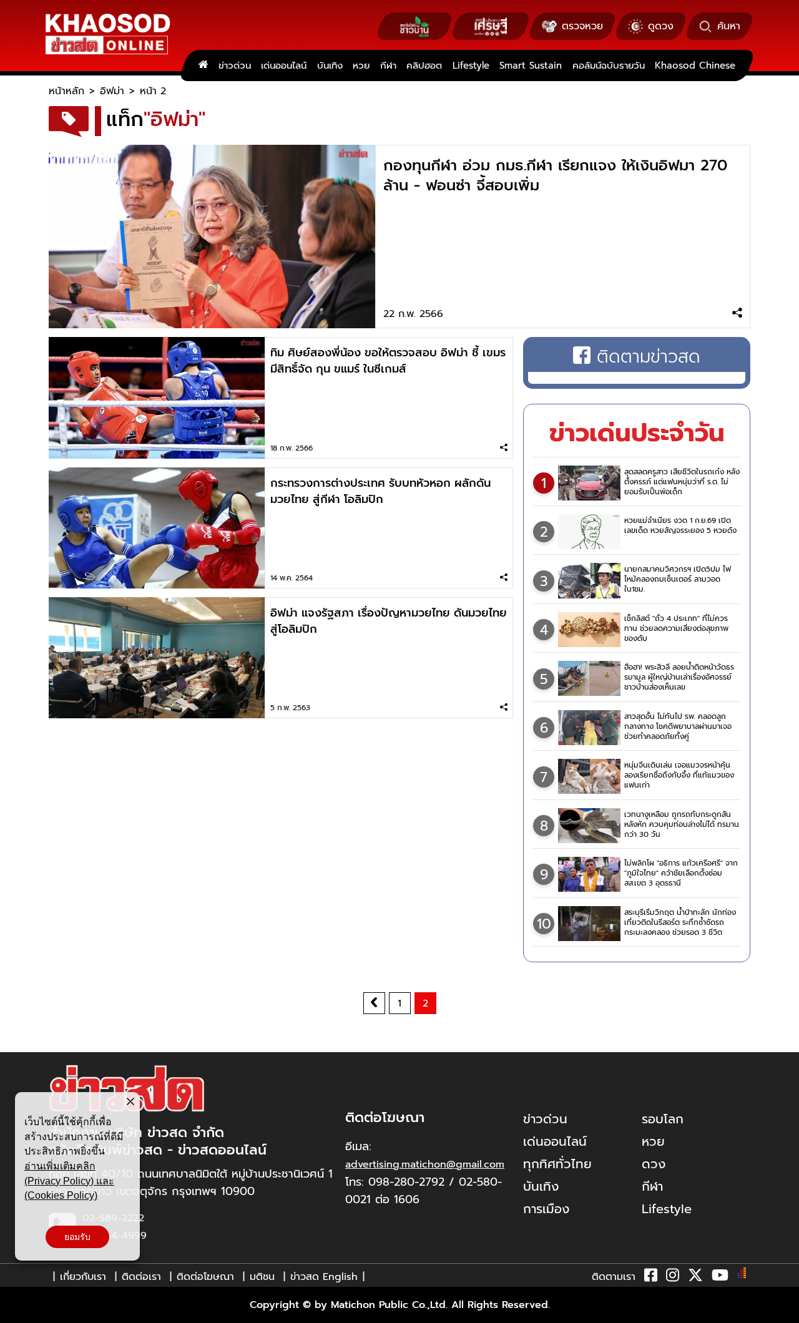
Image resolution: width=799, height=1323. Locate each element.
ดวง (653, 1164)
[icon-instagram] (672, 1277)
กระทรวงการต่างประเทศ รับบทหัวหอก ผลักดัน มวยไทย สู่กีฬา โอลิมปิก (380, 491)
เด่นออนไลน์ (283, 65)
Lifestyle (471, 65)
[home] (203, 65)
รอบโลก (663, 1119)
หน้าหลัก (66, 91)
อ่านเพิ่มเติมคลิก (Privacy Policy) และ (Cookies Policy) (69, 1181)
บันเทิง (330, 65)
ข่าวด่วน (234, 65)
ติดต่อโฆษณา (205, 1276)
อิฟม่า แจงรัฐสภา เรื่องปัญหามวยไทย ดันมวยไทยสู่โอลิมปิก (388, 621)
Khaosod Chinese (695, 65)
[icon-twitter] (695, 1277)
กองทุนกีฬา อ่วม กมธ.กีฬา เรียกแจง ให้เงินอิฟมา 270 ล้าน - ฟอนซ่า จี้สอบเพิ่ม (555, 175)
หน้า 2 (153, 91)
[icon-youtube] (720, 1277)
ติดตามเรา (613, 1276)
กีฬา (388, 65)
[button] (17, 1310)
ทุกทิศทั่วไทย (557, 1164)
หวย (361, 65)
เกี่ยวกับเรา (83, 1276)
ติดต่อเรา (141, 1276)
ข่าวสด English (324, 1276)
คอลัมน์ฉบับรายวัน (608, 65)
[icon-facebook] (650, 1277)
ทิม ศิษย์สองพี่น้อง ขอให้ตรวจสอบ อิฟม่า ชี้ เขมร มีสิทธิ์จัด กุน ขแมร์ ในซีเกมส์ (388, 361)
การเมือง (546, 1208)
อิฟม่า (112, 91)
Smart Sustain (530, 65)
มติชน (262, 1276)
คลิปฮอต (424, 65)
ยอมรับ (77, 1237)
